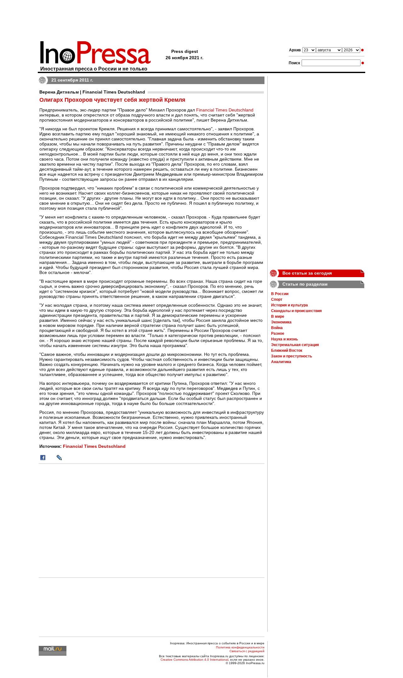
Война (277, 328)
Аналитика (281, 362)
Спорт (276, 299)
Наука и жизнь (284, 339)
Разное (277, 333)
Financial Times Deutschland (224, 109)
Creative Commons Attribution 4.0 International (194, 659)
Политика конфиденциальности (240, 647)
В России (279, 294)
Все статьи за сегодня (307, 273)
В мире (277, 316)
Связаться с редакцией (247, 651)
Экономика (281, 322)
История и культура (289, 305)
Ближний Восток (286, 350)
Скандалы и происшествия (296, 311)
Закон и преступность (291, 356)
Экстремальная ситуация (295, 345)
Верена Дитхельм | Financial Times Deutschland (92, 91)
